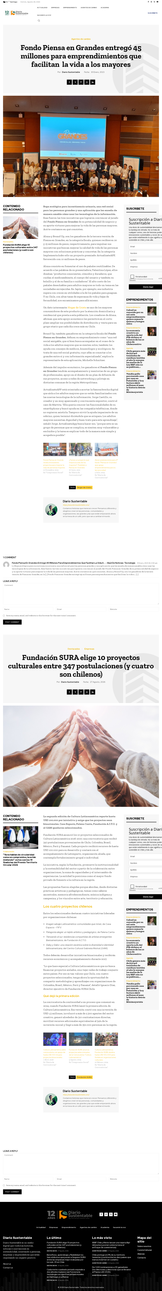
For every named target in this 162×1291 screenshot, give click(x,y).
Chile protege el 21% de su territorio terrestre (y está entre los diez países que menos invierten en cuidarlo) (111, 1257)
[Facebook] (148, 1)
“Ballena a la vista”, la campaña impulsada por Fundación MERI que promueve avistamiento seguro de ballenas (121, 541)
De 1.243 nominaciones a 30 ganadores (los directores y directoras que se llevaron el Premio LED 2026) (111, 1269)
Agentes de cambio (80, 39)
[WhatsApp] (86, 82)
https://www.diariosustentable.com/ (76, 505)
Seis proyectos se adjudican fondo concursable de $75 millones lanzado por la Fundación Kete (40, 541)
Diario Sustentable (71, 72)
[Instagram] (151, 1)
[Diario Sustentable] (52, 510)
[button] (39, 20)
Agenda (129, 348)
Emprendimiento (133, 307)
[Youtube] (157, 1)
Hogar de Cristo (77, 307)
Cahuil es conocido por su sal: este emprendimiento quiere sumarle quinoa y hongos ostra (135, 317)
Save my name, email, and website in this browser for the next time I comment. (41, 615)
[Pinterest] (81, 82)
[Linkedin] (92, 82)
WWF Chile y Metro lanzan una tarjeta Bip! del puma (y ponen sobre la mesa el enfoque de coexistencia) (111, 1245)
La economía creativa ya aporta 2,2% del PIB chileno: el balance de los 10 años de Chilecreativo (135, 337)
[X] (154, 1)
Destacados (8, 242)
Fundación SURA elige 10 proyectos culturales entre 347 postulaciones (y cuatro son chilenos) (20, 248)
